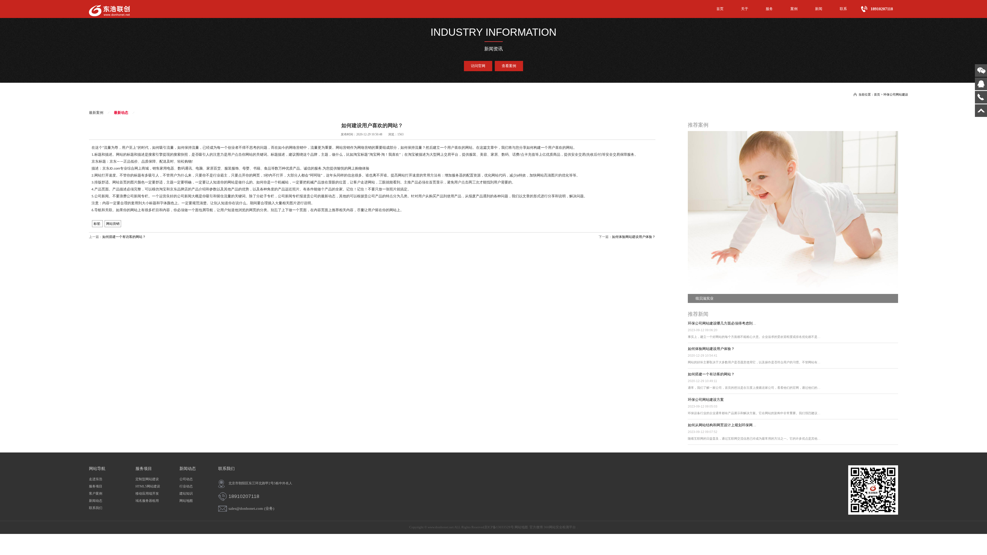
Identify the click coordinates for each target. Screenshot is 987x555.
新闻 (818, 9)
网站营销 (113, 224)
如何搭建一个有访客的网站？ (124, 237)
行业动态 (186, 486)
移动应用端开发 (147, 493)
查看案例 (509, 66)
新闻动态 (95, 501)
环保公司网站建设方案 (706, 400)
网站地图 (186, 501)
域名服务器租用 (147, 501)
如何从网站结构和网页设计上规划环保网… (722, 425)
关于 (744, 9)
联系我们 (95, 508)
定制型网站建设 (147, 479)
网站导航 (97, 468)
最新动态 (121, 113)
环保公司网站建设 (895, 94)
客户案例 (95, 493)
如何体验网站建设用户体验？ (633, 237)
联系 (843, 9)
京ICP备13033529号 (499, 527)
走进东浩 (95, 479)
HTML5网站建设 (147, 486)
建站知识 (186, 493)
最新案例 (96, 113)
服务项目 (95, 486)
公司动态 (186, 479)
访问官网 (478, 66)
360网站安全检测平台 (560, 527)
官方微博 (536, 527)
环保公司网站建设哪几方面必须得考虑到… (722, 323)
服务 (769, 9)
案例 (794, 9)
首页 (720, 9)
